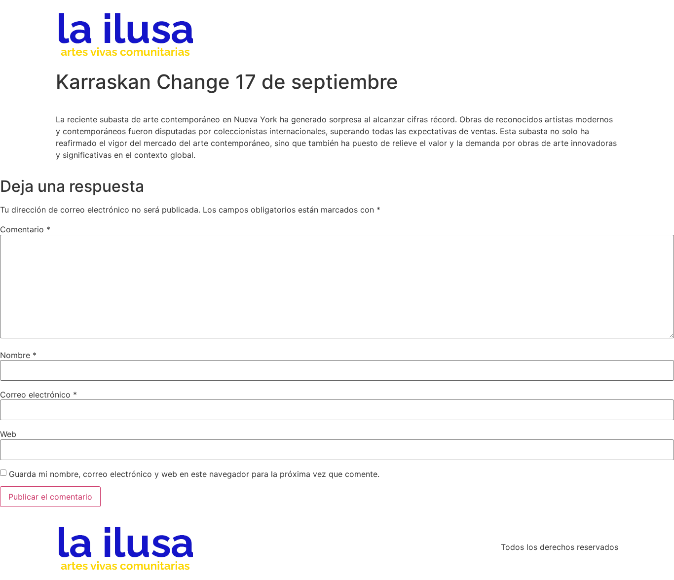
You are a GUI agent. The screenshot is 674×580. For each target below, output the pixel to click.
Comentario (25, 229)
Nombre (18, 355)
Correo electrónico (38, 395)
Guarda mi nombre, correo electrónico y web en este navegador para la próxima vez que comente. (194, 474)
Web (8, 434)
